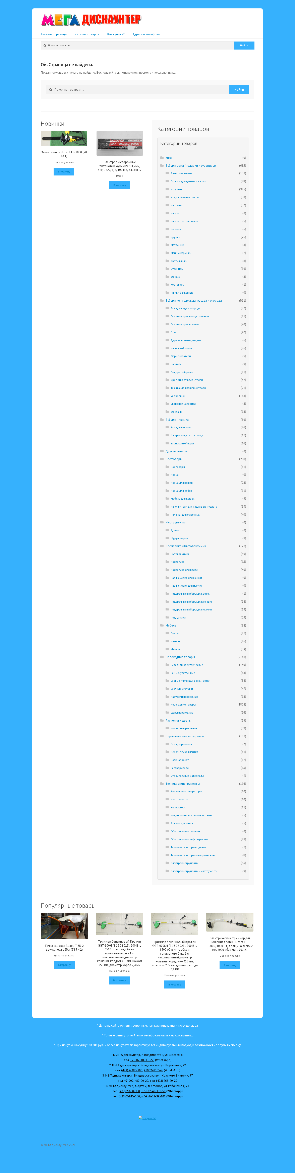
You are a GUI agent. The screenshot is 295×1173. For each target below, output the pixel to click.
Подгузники (178, 617)
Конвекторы (178, 807)
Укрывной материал (183, 404)
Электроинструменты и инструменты (194, 871)
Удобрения (178, 396)
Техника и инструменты (183, 784)
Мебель (171, 625)
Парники (176, 364)
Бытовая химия (180, 554)
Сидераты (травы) (182, 372)
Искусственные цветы (185, 197)
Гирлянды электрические (187, 665)
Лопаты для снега (182, 823)
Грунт (174, 332)
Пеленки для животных (185, 514)
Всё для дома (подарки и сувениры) (191, 165)
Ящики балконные (182, 292)
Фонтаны (176, 412)
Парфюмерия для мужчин (186, 585)
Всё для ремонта (181, 744)
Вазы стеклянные (181, 173)
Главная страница (54, 34)
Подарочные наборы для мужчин (191, 609)
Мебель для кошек (182, 498)
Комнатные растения (184, 728)
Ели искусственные (183, 673)
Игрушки (176, 189)
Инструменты (175, 522)
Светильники (179, 261)
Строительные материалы (185, 736)
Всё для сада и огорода (185, 308)
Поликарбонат (180, 760)
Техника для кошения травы (188, 388)
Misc (169, 158)
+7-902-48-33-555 (142, 1060)
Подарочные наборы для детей (191, 593)
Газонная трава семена (185, 324)
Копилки (176, 229)
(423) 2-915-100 (129, 1096)
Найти (244, 45)
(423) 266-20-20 (166, 1081)
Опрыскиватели (181, 356)
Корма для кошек (182, 483)
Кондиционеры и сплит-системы (191, 815)
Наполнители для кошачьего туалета (194, 506)
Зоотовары (174, 459)
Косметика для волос (184, 570)
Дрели (175, 530)
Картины (176, 205)
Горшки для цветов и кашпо (188, 181)
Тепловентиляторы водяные (188, 847)
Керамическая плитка (184, 752)
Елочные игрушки (182, 688)
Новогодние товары (180, 657)
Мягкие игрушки (181, 253)
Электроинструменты (184, 863)
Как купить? (116, 34)
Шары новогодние (182, 712)
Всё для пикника (177, 420)
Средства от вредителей (187, 380)
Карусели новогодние (184, 697)
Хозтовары (177, 284)
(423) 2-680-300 (129, 1091)
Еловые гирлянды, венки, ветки (190, 680)
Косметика (177, 562)
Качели (175, 641)
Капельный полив (181, 348)
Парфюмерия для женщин (187, 578)
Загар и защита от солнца (187, 435)
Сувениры (177, 269)
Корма (175, 474)
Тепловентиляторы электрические (193, 855)
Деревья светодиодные (186, 340)
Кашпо (175, 213)
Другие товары (176, 451)
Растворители (180, 768)
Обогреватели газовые (185, 831)
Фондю (175, 277)
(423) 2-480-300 (131, 1070)
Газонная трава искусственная (190, 316)
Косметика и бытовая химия (186, 546)
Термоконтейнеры (182, 443)
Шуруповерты (179, 538)
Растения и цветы (178, 720)
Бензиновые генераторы (186, 791)
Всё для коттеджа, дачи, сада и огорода (194, 300)
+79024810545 (153, 1070)
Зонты (175, 633)
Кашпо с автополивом (184, 221)
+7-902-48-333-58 (153, 1091)
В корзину (64, 171)
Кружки (175, 237)
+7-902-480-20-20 (136, 1081)
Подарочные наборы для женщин (192, 601)
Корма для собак (181, 491)
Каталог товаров (86, 34)
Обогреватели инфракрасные (190, 839)
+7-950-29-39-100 (153, 1096)
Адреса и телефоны (146, 34)
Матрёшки (177, 245)
